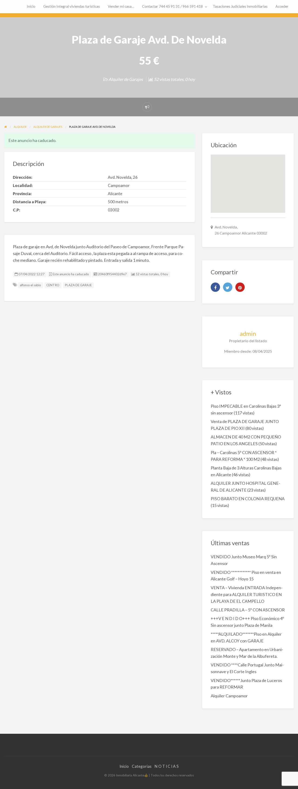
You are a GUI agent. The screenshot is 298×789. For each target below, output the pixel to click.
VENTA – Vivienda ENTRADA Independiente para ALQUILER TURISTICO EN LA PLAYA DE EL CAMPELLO (246, 594)
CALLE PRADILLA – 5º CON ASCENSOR (248, 609)
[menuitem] (31, 6)
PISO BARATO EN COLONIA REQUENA (247, 498)
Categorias (142, 766)
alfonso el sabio (30, 285)
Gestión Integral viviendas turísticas (71, 6)
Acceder (281, 6)
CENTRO (52, 285)
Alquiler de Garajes (125, 79)
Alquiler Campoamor (229, 695)
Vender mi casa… (121, 6)
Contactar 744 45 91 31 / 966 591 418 (172, 6)
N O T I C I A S (167, 766)
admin (248, 333)
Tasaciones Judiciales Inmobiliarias (240, 6)
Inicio (31, 6)
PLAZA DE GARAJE (78, 285)
